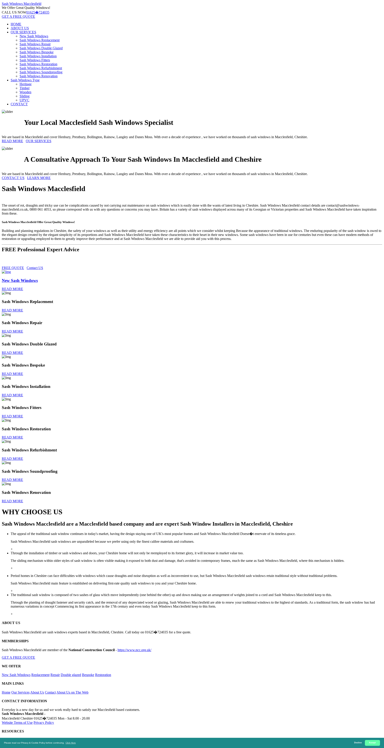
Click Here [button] (71, 743)
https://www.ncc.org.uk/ (134, 650)
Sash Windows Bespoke (37, 52)
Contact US (35, 268)
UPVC (24, 100)
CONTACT (19, 104)
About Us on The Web (72, 692)
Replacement (40, 675)
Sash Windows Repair (35, 44)
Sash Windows (21, 4)
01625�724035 (37, 12)
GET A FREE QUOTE (18, 16)
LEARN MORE (39, 178)
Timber (25, 88)
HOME (16, 24)
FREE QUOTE (13, 268)
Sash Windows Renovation (39, 76)
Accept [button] (372, 743)
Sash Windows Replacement (40, 40)
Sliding (25, 96)
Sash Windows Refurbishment (41, 68)
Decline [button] (358, 743)
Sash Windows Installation (38, 56)
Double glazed (71, 675)
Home (6, 692)
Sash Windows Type (25, 80)
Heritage (26, 84)
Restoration (103, 675)
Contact (50, 692)
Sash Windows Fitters (35, 60)
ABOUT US (20, 28)
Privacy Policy (44, 722)
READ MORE (12, 141)
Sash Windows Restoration (38, 64)
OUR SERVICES (23, 32)
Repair (55, 675)
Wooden (25, 92)
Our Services (20, 692)
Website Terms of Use (17, 722)
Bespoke (88, 675)
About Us (37, 692)
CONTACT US (13, 178)
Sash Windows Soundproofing (41, 72)
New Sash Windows (34, 36)
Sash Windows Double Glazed (41, 48)
